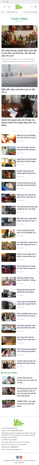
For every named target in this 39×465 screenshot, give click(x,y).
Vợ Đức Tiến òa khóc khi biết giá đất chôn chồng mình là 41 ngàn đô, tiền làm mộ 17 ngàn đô (26, 362)
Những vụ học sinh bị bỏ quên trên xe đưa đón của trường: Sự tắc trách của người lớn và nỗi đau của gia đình (26, 196)
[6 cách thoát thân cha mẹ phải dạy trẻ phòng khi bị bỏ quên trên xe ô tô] (9, 186)
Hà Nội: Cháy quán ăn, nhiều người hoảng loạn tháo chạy (26, 172)
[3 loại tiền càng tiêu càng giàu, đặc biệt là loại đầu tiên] (9, 328)
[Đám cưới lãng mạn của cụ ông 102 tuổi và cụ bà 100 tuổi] (9, 316)
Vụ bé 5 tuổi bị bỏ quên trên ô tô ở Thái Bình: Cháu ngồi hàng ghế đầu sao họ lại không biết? (27, 232)
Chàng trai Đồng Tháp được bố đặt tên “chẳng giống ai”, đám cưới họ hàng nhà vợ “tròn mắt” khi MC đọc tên (27, 279)
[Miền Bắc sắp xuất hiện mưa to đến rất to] (20, 75)
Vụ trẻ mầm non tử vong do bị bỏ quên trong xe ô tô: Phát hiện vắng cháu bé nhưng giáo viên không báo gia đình (27, 267)
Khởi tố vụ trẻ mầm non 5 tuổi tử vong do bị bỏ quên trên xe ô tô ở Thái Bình (27, 255)
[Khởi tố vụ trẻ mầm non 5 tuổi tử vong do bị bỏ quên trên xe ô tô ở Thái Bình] (9, 257)
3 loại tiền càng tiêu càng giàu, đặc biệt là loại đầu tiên (26, 327)
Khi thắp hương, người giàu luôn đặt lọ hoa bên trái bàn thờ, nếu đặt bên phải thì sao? (19, 53)
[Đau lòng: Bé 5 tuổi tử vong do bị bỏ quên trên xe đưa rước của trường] (9, 340)
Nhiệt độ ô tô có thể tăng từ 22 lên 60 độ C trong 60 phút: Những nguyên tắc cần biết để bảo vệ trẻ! (26, 137)
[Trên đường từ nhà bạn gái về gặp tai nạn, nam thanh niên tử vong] (9, 210)
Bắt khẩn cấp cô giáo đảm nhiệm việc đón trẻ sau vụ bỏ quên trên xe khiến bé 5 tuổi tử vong (27, 220)
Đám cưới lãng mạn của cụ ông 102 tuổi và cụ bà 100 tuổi (27, 315)
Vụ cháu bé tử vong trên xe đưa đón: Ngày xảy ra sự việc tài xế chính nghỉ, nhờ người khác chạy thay (27, 243)
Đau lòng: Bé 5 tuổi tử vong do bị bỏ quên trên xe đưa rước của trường (27, 338)
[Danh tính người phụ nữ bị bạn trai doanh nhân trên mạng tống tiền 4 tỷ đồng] (20, 106)
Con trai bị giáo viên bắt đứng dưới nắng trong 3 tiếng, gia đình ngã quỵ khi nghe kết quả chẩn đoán (27, 148)
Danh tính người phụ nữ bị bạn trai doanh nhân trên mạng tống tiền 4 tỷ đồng (19, 122)
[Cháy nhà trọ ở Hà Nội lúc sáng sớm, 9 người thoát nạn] (9, 305)
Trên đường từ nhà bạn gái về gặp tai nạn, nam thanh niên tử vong (27, 208)
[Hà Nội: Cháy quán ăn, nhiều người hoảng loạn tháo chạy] (9, 174)
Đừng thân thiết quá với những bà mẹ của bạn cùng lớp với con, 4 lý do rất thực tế (26, 291)
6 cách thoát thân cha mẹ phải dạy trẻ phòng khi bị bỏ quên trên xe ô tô (26, 184)
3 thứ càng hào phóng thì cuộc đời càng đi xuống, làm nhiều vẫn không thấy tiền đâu (26, 350)
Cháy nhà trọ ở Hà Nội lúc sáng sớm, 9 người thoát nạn (26, 303)
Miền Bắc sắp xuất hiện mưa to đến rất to (18, 90)
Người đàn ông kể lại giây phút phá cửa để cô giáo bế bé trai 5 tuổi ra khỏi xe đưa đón (26, 160)
